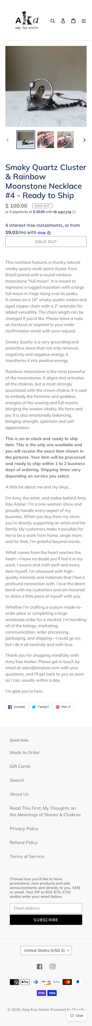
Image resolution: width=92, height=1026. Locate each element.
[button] (40, 212)
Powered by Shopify (68, 1009)
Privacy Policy (24, 828)
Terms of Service (27, 856)
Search (17, 780)
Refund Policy (24, 842)
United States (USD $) (44, 950)
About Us (19, 794)
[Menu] (84, 20)
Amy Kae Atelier (35, 1009)
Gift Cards (20, 766)
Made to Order (25, 752)
